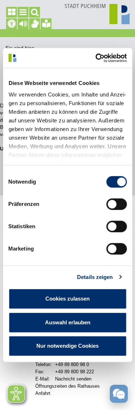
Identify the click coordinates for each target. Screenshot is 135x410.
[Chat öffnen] (119, 394)
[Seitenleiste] (11, 12)
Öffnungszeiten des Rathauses (67, 386)
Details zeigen (95, 277)
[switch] (116, 204)
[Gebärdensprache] (34, 23)
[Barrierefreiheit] (11, 23)
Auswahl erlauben (67, 322)
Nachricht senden (73, 379)
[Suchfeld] (34, 12)
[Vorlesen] (23, 23)
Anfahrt (42, 393)
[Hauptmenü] (23, 12)
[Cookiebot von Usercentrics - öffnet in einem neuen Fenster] (96, 58)
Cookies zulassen (67, 299)
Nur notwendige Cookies (67, 346)
